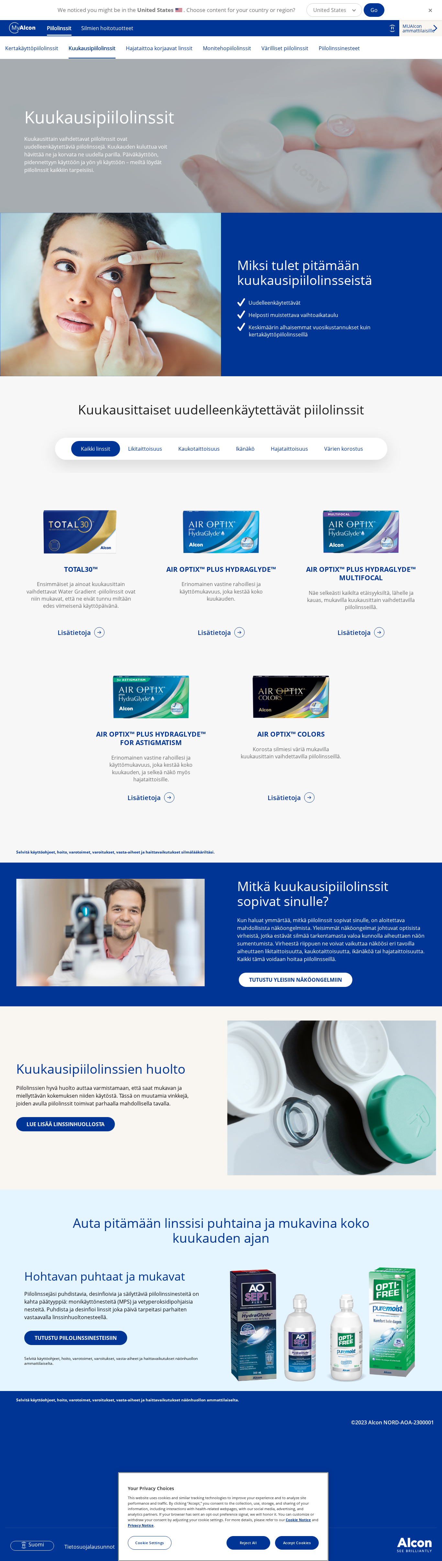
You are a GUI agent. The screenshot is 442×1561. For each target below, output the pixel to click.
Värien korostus (343, 448)
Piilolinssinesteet (339, 48)
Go (374, 10)
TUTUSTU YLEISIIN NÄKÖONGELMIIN (295, 979)
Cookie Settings (149, 1542)
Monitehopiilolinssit (227, 48)
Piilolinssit (59, 28)
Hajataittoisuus (289, 448)
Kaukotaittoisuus (199, 448)
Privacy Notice (141, 1525)
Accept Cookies (297, 1542)
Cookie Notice (298, 1519)
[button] (334, 10)
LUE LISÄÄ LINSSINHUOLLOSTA (66, 1124)
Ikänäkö (245, 448)
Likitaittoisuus (145, 448)
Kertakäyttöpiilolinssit (31, 48)
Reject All (248, 1542)
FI (392, 28)
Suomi (36, 1544)
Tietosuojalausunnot (89, 1546)
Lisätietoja (75, 632)
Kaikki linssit (95, 448)
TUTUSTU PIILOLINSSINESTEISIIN (76, 1337)
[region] (223, 1516)
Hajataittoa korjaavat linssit (159, 48)
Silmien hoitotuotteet (107, 28)
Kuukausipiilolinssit (92, 48)
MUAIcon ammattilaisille (419, 28)
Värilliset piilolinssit (284, 48)
